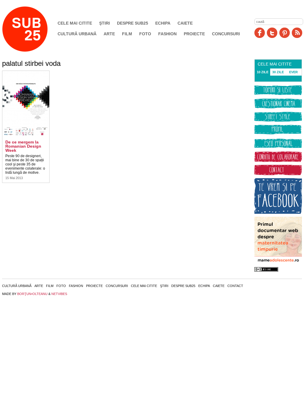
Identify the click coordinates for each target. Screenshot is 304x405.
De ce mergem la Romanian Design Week (23, 146)
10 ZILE (262, 72)
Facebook (259, 33)
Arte (109, 33)
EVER (293, 72)
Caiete (185, 23)
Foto (145, 33)
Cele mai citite (75, 23)
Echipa (162, 23)
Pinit (284, 33)
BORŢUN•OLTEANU (32, 294)
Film (127, 33)
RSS (297, 33)
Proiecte (194, 33)
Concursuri (226, 33)
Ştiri (104, 23)
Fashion (167, 33)
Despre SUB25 (132, 23)
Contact (235, 286)
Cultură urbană (77, 33)
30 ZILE (278, 72)
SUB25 (31, 29)
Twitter (272, 33)
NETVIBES (59, 294)
